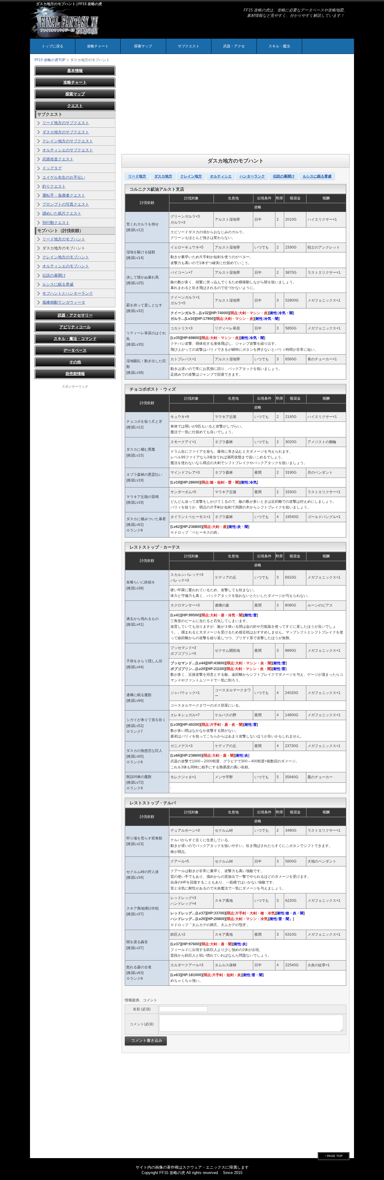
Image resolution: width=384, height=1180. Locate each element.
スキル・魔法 (279, 46)
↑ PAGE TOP (334, 1156)
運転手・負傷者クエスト (63, 195)
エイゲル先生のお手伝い (63, 177)
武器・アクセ (234, 46)
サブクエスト (189, 46)
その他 (75, 362)
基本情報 (75, 70)
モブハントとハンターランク (67, 293)
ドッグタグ (52, 168)
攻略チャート (98, 46)
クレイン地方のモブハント (65, 257)
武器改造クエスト (58, 159)
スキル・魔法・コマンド (75, 338)
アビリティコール (75, 327)
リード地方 (137, 176)
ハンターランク (252, 176)
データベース (75, 350)
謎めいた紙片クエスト (61, 213)
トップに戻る (52, 46)
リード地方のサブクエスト (65, 123)
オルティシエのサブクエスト (67, 150)
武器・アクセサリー (75, 315)
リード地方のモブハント (63, 239)
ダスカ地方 (163, 176)
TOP (49, 60)
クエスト (75, 105)
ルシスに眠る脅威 (317, 176)
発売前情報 (75, 373)
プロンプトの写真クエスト (65, 204)
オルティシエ (221, 176)
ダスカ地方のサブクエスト (65, 132)
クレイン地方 (191, 176)
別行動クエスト (56, 222)
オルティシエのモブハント (65, 266)
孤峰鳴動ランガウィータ (63, 302)
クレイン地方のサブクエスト (67, 141)
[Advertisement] (236, 108)
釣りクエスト (54, 186)
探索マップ (143, 46)
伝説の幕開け (284, 176)
